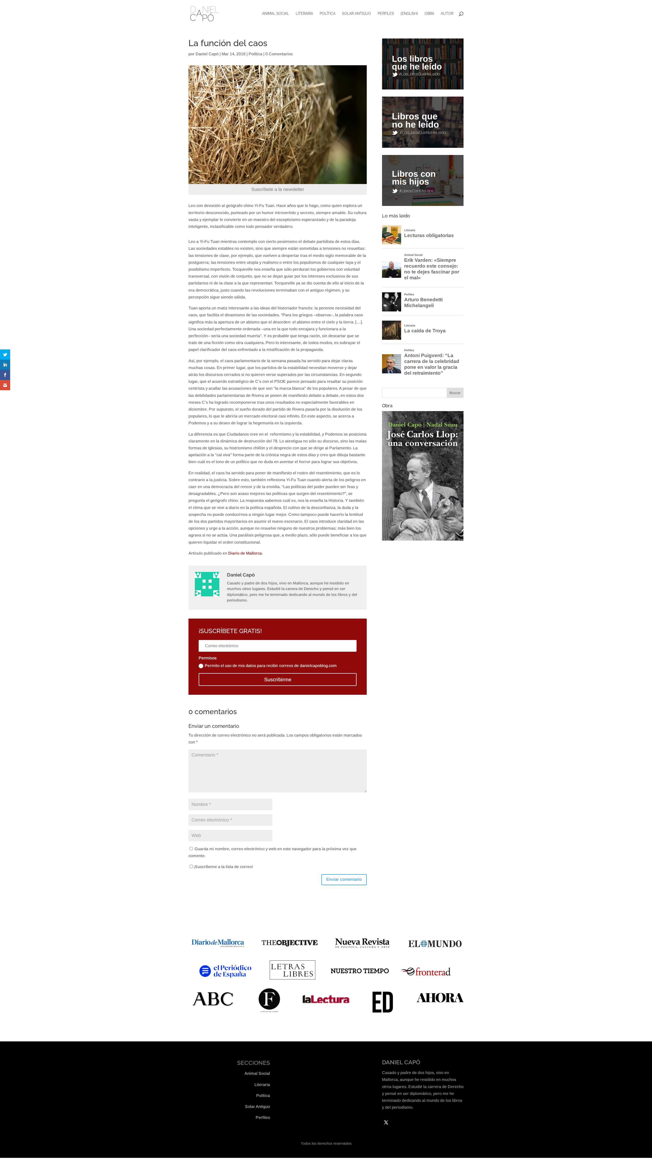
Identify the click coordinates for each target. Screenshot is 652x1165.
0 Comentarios (279, 54)
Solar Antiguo (356, 14)
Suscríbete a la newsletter (277, 189)
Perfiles (386, 14)
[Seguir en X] (386, 1122)
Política (327, 14)
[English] (409, 14)
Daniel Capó (207, 54)
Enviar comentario (344, 879)
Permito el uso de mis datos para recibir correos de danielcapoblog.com (271, 665)
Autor (447, 14)
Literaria (304, 14)
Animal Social (275, 14)
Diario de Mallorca (245, 553)
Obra (429, 14)
